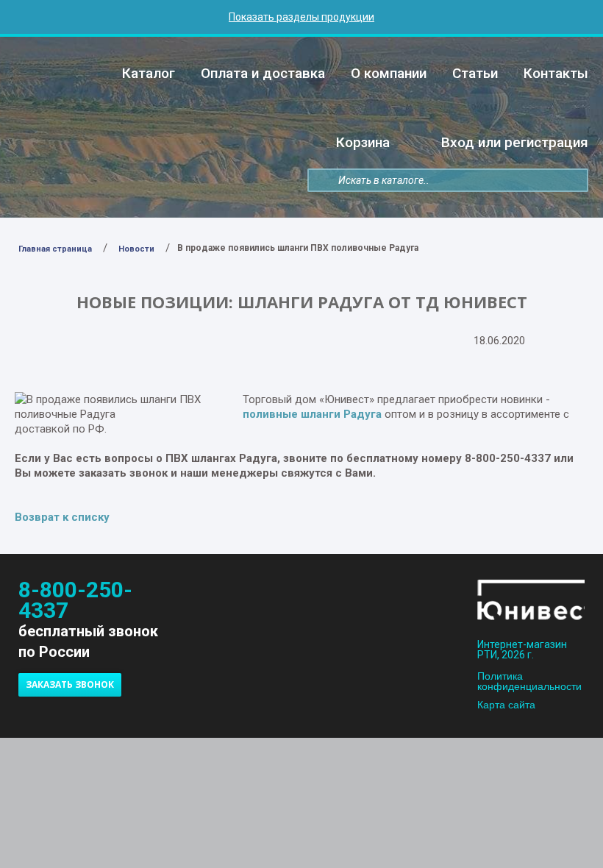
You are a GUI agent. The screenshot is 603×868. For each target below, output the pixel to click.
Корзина (363, 142)
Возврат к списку (62, 517)
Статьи (475, 73)
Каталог (148, 73)
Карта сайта (506, 705)
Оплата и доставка (263, 73)
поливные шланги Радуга (312, 414)
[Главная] (85, 69)
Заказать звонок (70, 684)
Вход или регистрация (514, 142)
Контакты (556, 73)
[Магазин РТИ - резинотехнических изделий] (531, 602)
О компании (389, 73)
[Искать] (319, 180)
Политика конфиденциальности (529, 681)
